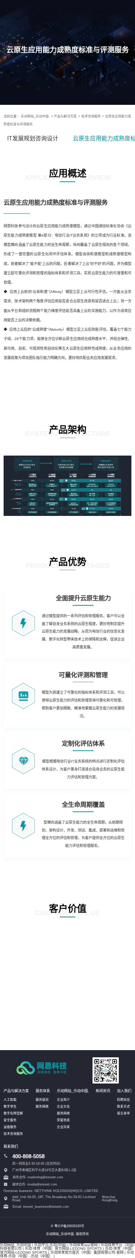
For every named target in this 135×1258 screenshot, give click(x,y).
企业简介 (63, 1099)
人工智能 (10, 1099)
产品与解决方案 (65, 116)
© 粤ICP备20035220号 (67, 1226)
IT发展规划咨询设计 (32, 138)
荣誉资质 (63, 1120)
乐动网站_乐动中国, (35, 116)
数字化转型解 (13, 1113)
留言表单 (123, 1113)
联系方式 (123, 1106)
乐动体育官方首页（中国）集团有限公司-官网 (86, 1252)
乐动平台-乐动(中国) (50, 1245)
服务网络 (42, 1106)
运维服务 (10, 1127)
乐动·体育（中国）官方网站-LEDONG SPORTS (63, 1248)
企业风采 (63, 1127)
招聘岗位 (123, 1099)
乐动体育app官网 (83, 1245)
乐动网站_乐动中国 (15, 1245)
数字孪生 (10, 1106)
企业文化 (63, 1106)
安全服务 (10, 1120)
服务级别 (42, 1099)
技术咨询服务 (91, 116)
